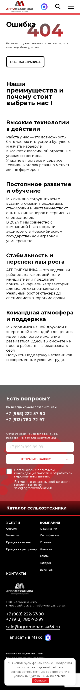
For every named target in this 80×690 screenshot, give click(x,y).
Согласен (40, 680)
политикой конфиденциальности (34, 471)
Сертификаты (49, 535)
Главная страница (25, 62)
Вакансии (47, 569)
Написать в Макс (24, 637)
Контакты (16, 574)
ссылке (60, 676)
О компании (48, 528)
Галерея (46, 563)
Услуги (13, 523)
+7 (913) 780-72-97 (25, 419)
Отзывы (45, 542)
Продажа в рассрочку (21, 549)
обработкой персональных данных (43, 474)
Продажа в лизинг (19, 542)
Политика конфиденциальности (25, 653)
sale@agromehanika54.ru (33, 626)
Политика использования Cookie (25, 657)
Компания (50, 523)
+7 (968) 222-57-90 (25, 413)
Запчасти (12, 535)
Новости (46, 549)
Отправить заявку (36, 459)
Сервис (11, 528)
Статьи (44, 556)
